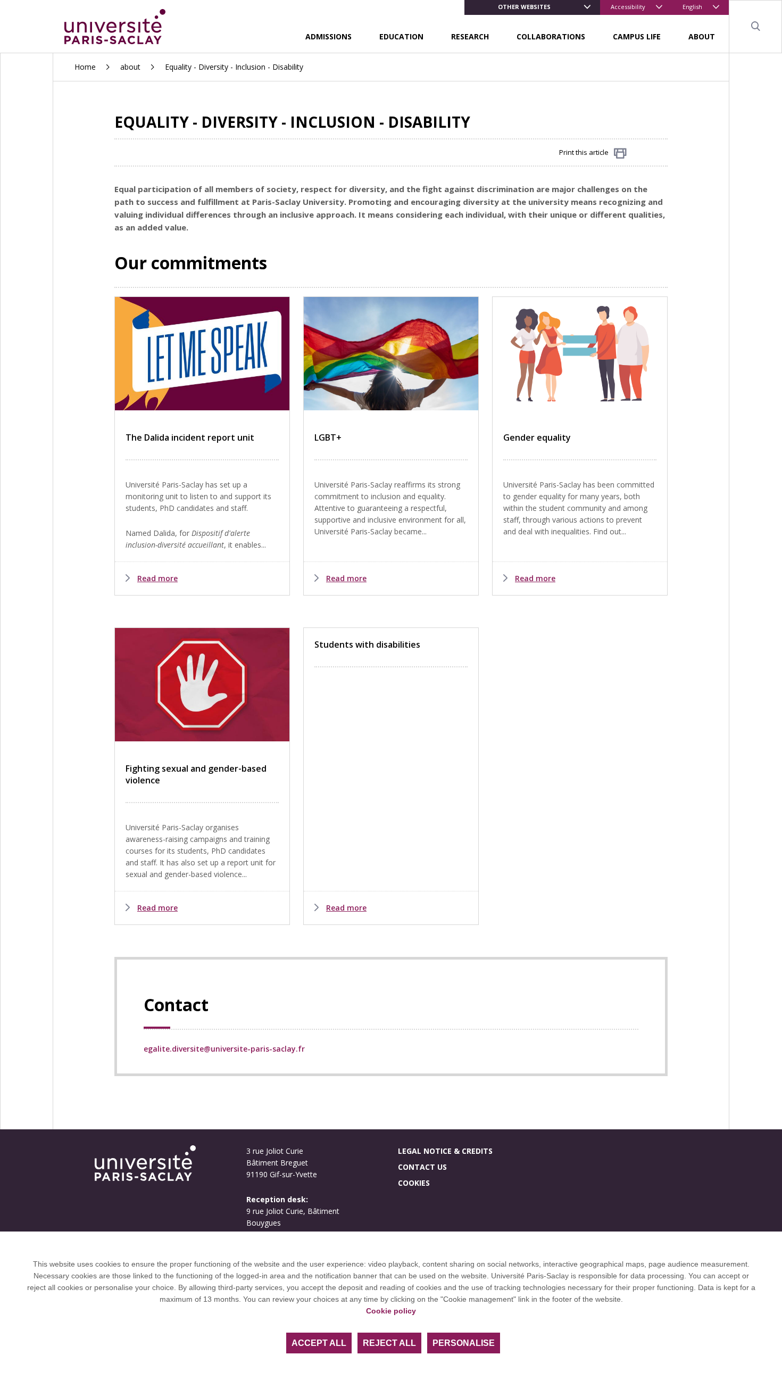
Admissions (328, 36)
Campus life (637, 36)
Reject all (389, 1343)
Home (85, 67)
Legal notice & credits (445, 1151)
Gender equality (537, 437)
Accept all (319, 1343)
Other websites (524, 7)
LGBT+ (328, 437)
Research (470, 36)
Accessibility (628, 7)
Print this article (584, 152)
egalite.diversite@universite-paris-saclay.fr (224, 1049)
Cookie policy (391, 1311)
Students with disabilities (367, 644)
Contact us (422, 1167)
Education (401, 36)
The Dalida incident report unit (190, 437)
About (701, 36)
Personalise (463, 1343)
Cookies (414, 1183)
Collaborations (551, 36)
